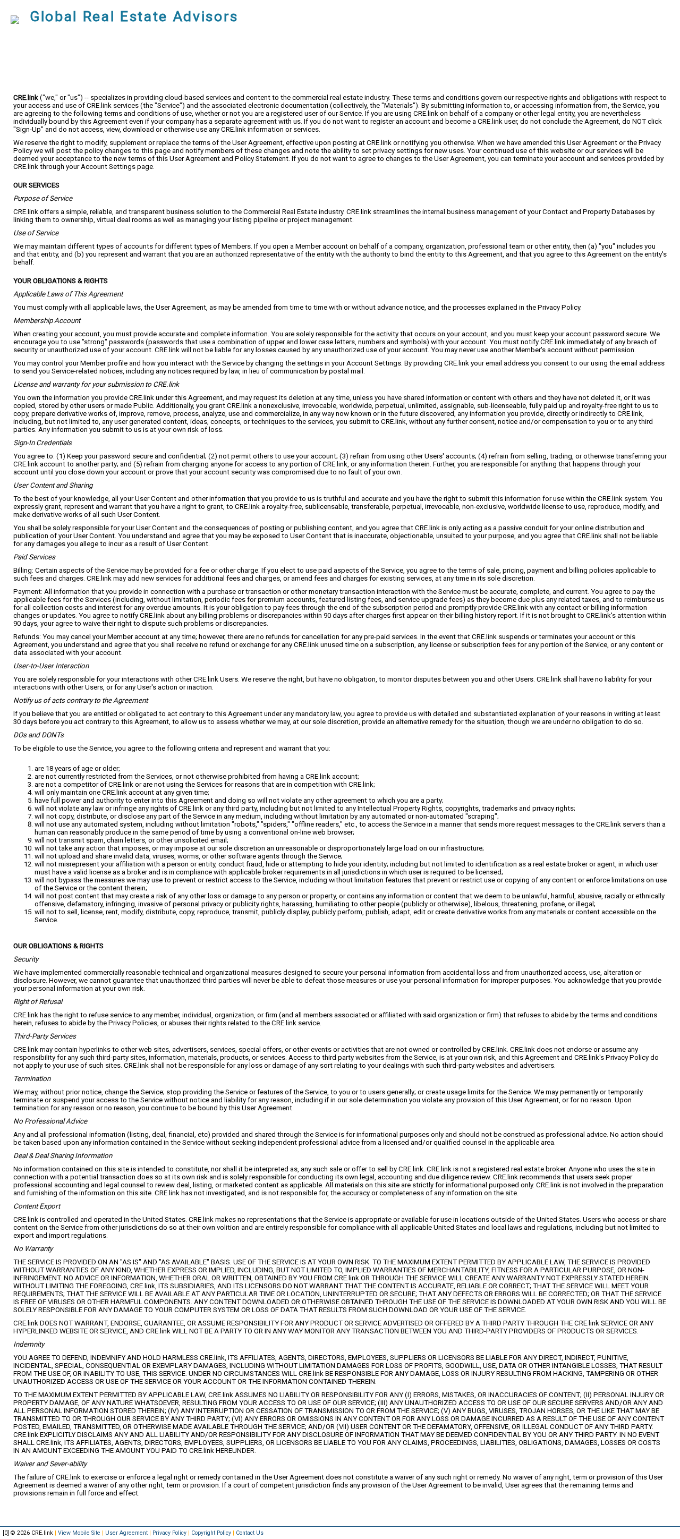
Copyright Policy (211, 1532)
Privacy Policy (169, 1532)
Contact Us (250, 1532)
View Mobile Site (79, 1532)
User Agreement (126, 1532)
